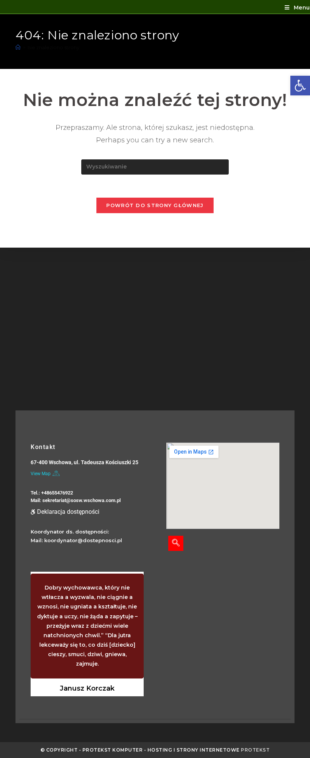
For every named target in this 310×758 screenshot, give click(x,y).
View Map (41, 473)
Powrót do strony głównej (154, 205)
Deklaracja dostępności (68, 511)
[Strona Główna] (18, 47)
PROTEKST (255, 750)
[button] (300, 85)
